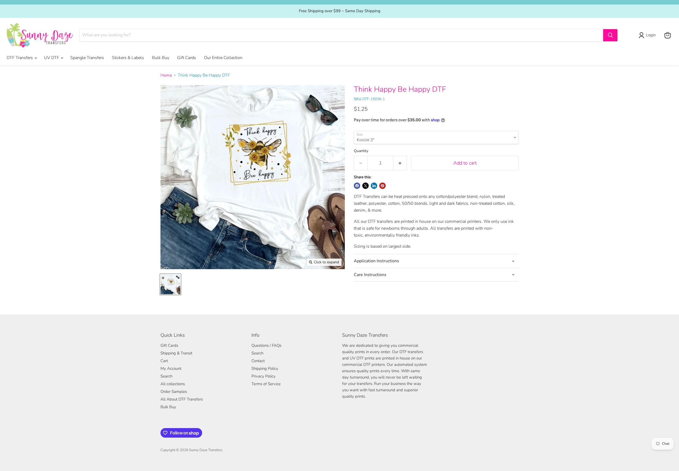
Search (166, 376)
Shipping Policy (264, 368)
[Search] (610, 35)
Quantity (361, 151)
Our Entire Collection (223, 58)
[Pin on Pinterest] (382, 186)
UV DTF (52, 58)
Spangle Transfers (87, 58)
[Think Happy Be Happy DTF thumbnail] (170, 284)
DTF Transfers (20, 58)
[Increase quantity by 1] (400, 163)
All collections (172, 383)
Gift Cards (186, 58)
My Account (170, 368)
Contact (258, 360)
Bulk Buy (160, 58)
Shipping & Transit (176, 353)
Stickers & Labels (128, 58)
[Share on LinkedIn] (374, 186)
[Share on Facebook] (357, 186)
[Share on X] (365, 186)
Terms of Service (266, 383)
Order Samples (173, 391)
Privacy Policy (263, 376)
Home (166, 75)
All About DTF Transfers (181, 399)
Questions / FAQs (266, 345)
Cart (164, 360)
